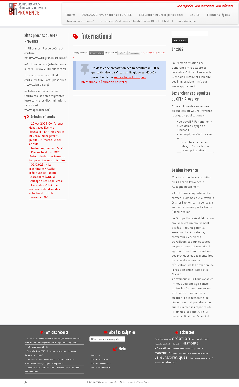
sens (200, 353)
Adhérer (70, 14)
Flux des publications (100, 359)
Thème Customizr (144, 382)
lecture (200, 348)
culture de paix (200, 339)
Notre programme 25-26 (48, 148)
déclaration (168, 344)
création (181, 338)
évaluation (122, 53)
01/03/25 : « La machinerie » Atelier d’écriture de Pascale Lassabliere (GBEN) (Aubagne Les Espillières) (46, 172)
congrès (167, 339)
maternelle (162, 352)
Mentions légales (218, 14)
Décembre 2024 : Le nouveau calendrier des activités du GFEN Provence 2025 (44, 191)
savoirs (186, 353)
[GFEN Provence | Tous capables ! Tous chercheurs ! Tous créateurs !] (27, 8)
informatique (162, 348)
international (134, 53)
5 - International (96, 53)
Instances (175, 348)
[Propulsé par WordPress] (121, 381)
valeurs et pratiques (197, 358)
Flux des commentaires (101, 363)
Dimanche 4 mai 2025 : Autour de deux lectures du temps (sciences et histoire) (47, 156)
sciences (193, 353)
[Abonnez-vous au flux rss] (26, 382)
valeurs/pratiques (171, 357)
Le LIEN (195, 14)
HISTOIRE (190, 343)
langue (194, 348)
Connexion (95, 355)
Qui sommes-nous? (80, 21)
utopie (205, 353)
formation (177, 344)
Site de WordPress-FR (100, 367)
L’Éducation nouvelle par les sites (161, 14)
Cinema (158, 339)
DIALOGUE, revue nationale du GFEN (107, 14)
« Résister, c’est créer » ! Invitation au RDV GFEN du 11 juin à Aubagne (148, 21)
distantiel (158, 344)
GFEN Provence (100, 382)
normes (174, 353)
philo (180, 353)
